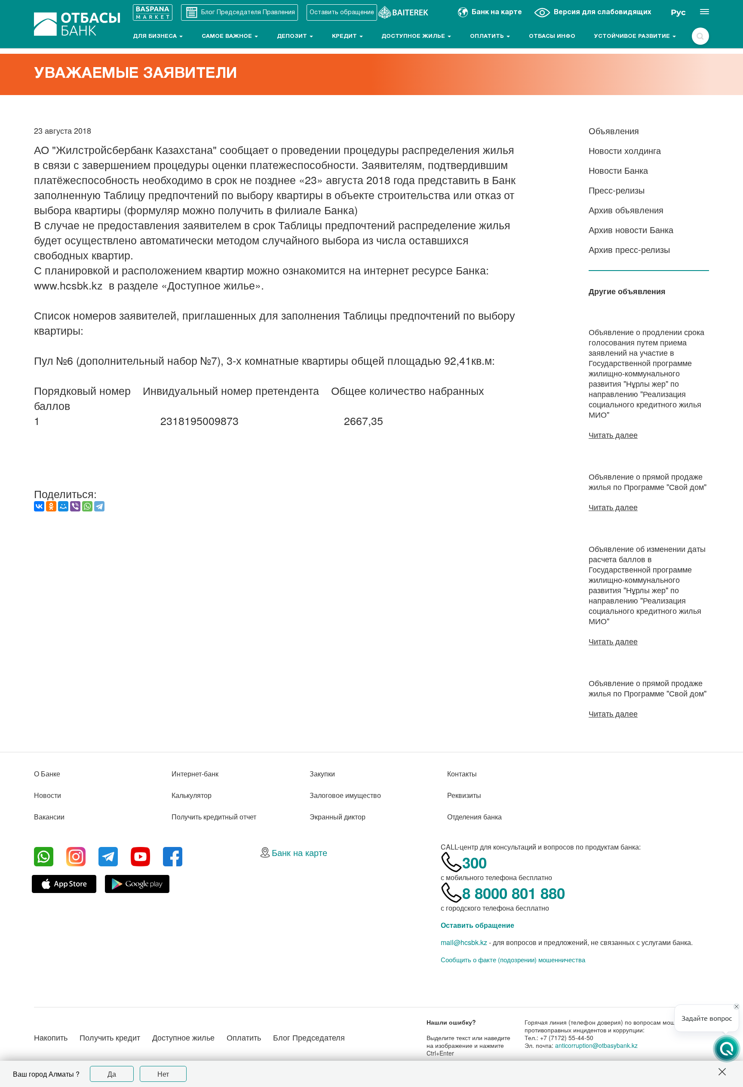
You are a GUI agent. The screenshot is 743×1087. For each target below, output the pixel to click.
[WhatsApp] (87, 506)
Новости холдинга (625, 150)
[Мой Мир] (63, 506)
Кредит (345, 36)
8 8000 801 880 (513, 893)
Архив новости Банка (631, 229)
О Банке (47, 774)
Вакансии (49, 817)
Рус (678, 12)
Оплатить (488, 36)
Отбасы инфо (552, 36)
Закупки (322, 774)
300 (474, 862)
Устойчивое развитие (633, 36)
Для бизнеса (155, 36)
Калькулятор (192, 795)
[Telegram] (99, 506)
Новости (47, 795)
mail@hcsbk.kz (464, 942)
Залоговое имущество (345, 795)
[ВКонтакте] (39, 506)
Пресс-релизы (617, 190)
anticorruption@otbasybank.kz (596, 1045)
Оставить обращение (477, 925)
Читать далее (613, 434)
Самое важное (228, 36)
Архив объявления (626, 209)
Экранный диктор (337, 817)
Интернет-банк (195, 774)
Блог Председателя (309, 1037)
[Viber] (75, 506)
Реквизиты (464, 795)
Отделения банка (474, 817)
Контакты (462, 774)
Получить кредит (110, 1037)
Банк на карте (299, 852)
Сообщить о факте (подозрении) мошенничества (513, 959)
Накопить (51, 1037)
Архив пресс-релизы (629, 249)
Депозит (293, 36)
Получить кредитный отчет (214, 817)
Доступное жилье (414, 36)
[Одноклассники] (51, 506)
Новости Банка (618, 170)
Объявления (614, 130)
